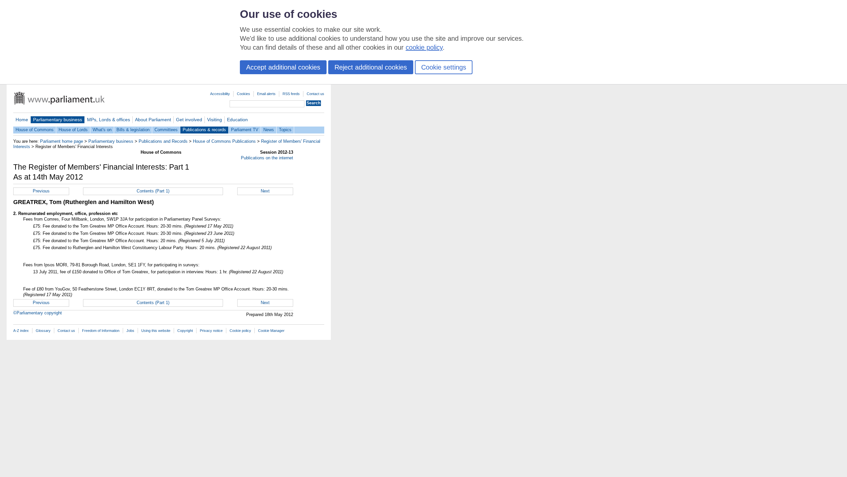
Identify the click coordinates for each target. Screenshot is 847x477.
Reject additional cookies (370, 67)
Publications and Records (163, 141)
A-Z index (21, 331)
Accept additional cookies (283, 67)
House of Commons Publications (224, 141)
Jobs (130, 331)
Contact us (315, 94)
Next (265, 190)
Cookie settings (443, 67)
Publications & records (204, 129)
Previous (41, 190)
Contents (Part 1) (153, 190)
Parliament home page (61, 141)
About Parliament (153, 119)
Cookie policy (240, 331)
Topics (285, 129)
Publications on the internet (267, 157)
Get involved (189, 119)
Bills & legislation (133, 129)
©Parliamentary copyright (37, 312)
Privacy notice (211, 331)
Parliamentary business (57, 119)
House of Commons (35, 129)
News (268, 129)
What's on (102, 129)
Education (237, 119)
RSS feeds (291, 94)
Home (22, 119)
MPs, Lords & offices (108, 119)
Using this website (155, 331)
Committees (166, 129)
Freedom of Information (100, 331)
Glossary (43, 331)
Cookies (243, 94)
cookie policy (424, 47)
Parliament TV (244, 129)
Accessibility (220, 94)
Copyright (185, 331)
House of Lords (73, 129)
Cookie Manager (271, 331)
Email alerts (266, 94)
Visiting (214, 119)
